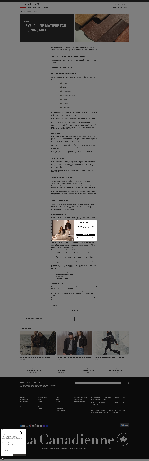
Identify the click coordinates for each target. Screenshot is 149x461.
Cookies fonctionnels (6, 448)
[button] (2, 458)
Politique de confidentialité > (6, 442)
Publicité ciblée (5, 450)
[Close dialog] (96, 221)
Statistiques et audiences (7, 449)
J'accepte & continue (19, 455)
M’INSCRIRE (86, 234)
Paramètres (7, 455)
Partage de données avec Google (8, 447)
